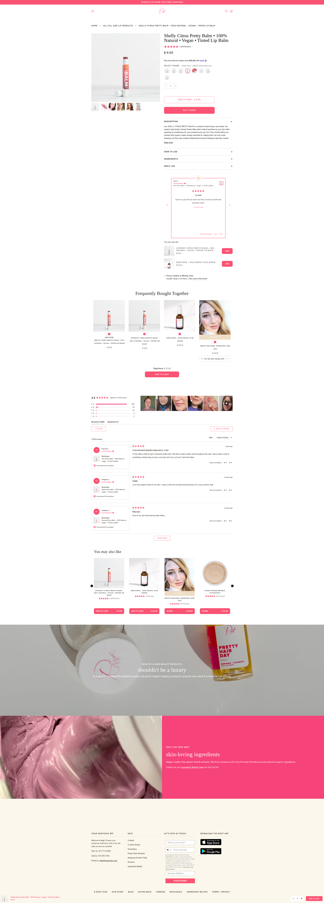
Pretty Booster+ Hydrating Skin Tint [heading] (180, 600)
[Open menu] (95, 11)
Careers (160, 892)
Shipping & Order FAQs (137, 858)
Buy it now (189, 110)
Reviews (131, 862)
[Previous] (167, 205)
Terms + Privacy (221, 892)
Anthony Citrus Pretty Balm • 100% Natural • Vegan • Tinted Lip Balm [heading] (109, 593)
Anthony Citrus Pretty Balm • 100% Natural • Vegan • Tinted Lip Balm (195, 250)
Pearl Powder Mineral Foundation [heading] (215, 592)
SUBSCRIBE (180, 881)
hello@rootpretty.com (108, 860)
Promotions (132, 849)
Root (99, 892)
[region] (186, 403)
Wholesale (176, 892)
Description (171, 121)
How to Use (170, 152)
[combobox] (169, 850)
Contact (131, 840)
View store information (197, 279)
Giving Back (144, 892)
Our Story (118, 892)
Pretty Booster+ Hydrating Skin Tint (215, 348)
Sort (211, 438)
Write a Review (224, 430)
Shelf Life (169, 166)
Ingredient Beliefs (190, 767)
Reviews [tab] (97, 422)
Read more (168, 142)
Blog (131, 892)
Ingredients (171, 159)
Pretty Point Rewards (136, 853)
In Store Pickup (134, 845)
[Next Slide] (231, 403)
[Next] (230, 205)
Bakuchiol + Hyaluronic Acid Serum (195, 263)
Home (94, 26)
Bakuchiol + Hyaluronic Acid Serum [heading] (144, 592)
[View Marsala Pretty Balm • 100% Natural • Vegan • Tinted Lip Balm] (221, 183)
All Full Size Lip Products (118, 26)
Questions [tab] (112, 422)
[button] (177, 46)
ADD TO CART (314, 899)
